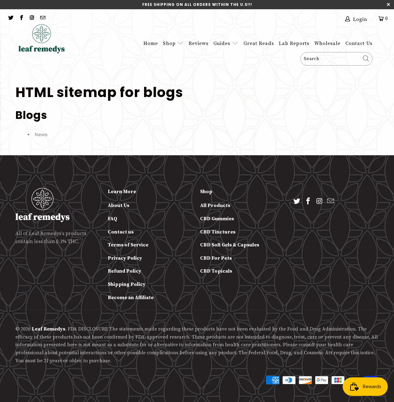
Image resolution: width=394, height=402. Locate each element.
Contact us (121, 232)
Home (150, 43)
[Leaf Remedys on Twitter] (10, 18)
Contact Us (358, 43)
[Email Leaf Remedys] (42, 18)
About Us (118, 205)
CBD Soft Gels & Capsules (229, 245)
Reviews (198, 43)
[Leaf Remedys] (44, 38)
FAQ (112, 219)
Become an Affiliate (131, 297)
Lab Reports (294, 43)
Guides (222, 43)
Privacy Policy (125, 258)
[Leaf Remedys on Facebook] (21, 18)
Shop (169, 43)
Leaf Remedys (48, 329)
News (40, 134)
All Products (215, 205)
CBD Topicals (216, 271)
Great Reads (258, 43)
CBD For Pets (216, 258)
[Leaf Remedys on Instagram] (31, 18)
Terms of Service (128, 245)
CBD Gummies (217, 219)
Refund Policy (124, 271)
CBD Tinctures (217, 232)
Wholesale (327, 43)
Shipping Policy (127, 284)
